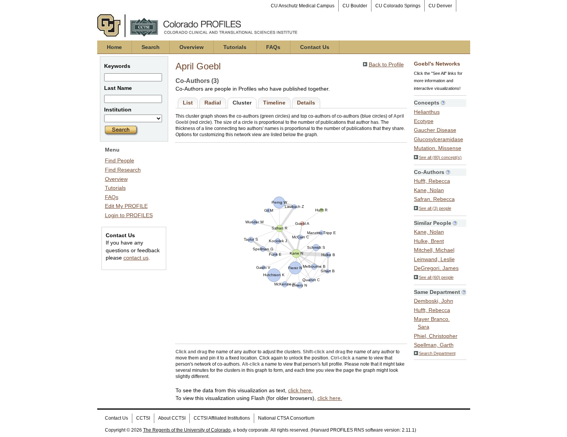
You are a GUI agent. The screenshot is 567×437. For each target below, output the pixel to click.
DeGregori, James (436, 268)
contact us (135, 258)
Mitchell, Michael (434, 250)
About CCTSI (172, 418)
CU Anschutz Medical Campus (302, 5)
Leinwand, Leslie (434, 259)
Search (151, 47)
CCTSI (143, 418)
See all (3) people (435, 208)
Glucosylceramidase (438, 139)
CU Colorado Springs (397, 5)
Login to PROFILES (129, 215)
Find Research (123, 170)
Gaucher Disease (435, 130)
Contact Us (314, 47)
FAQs (273, 47)
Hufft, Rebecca (432, 181)
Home (114, 47)
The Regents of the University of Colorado (187, 430)
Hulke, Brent (429, 241)
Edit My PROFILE (126, 206)
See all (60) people (436, 277)
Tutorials (234, 47)
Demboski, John (433, 301)
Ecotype (424, 121)
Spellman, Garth (434, 345)
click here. (300, 390)
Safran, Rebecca (434, 199)
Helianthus (427, 112)
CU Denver (440, 5)
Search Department (437, 353)
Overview (191, 47)
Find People (119, 160)
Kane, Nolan (429, 190)
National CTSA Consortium (286, 418)
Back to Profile (386, 64)
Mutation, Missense (437, 148)
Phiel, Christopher (435, 336)
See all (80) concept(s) (440, 157)
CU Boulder (355, 5)
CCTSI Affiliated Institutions (222, 418)
